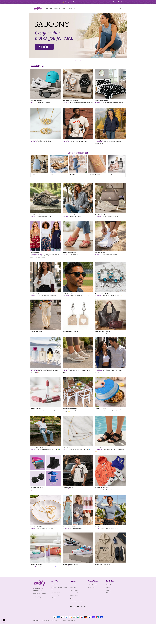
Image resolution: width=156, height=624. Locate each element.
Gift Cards (108, 593)
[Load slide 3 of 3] (80, 60)
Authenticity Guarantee (76, 593)
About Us (55, 581)
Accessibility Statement (76, 601)
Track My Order (74, 590)
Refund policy (45, 620)
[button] (68, 8)
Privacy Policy (55, 594)
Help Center (73, 584)
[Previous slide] (71, 60)
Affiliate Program (92, 584)
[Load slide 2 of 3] (78, 60)
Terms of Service (56, 592)
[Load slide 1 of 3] (75, 60)
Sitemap (54, 597)
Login (115, 2)
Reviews (108, 587)
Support (72, 581)
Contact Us (73, 587)
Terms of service (62, 620)
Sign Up (120, 2)
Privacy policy (53, 620)
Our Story (54, 584)
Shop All (108, 590)
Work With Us (93, 581)
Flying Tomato (78, 35)
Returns (72, 598)
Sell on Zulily (91, 587)
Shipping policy (71, 620)
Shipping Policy (74, 595)
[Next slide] (84, 60)
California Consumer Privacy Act (59, 588)
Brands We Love (110, 584)
